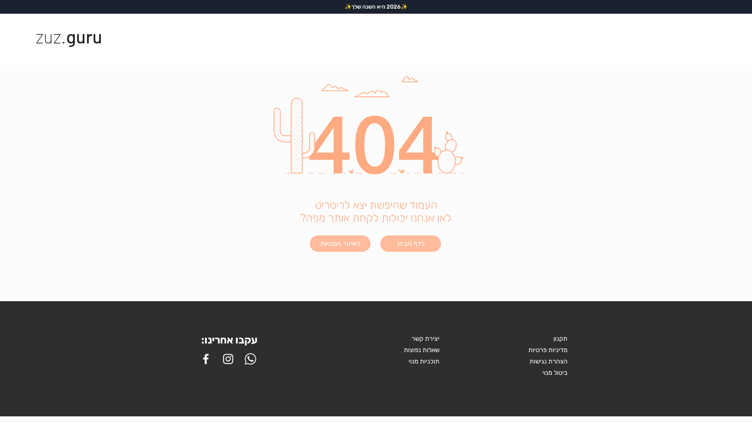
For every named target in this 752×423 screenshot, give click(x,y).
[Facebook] (206, 359)
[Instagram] (228, 359)
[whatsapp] (250, 359)
